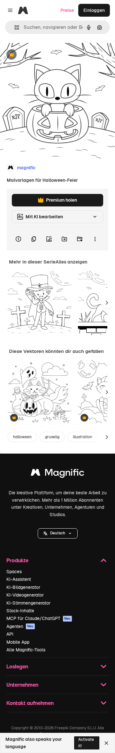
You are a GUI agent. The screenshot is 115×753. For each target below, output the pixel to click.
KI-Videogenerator (25, 595)
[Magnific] (57, 474)
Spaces (14, 571)
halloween (22, 436)
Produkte (17, 560)
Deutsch (57, 533)
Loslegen (17, 666)
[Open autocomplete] (14, 27)
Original (41, 55)
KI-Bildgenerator (23, 587)
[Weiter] (106, 303)
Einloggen (94, 10)
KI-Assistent (18, 579)
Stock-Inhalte (20, 611)
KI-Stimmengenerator (28, 603)
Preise (67, 10)
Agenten (20, 626)
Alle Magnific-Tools (25, 650)
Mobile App (17, 642)
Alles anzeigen (71, 262)
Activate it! (86, 742)
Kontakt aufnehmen (30, 702)
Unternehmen (22, 684)
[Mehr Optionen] (94, 238)
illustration (82, 436)
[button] (58, 533)
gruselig (52, 436)
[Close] (106, 743)
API (9, 634)
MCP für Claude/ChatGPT (38, 618)
